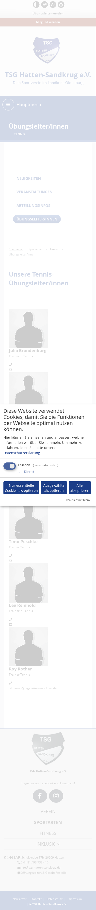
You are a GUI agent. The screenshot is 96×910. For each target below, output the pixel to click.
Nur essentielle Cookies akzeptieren (21, 488)
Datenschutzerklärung (21, 452)
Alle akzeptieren (79, 488)
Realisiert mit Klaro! (78, 500)
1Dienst (26, 471)
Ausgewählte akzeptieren (53, 488)
